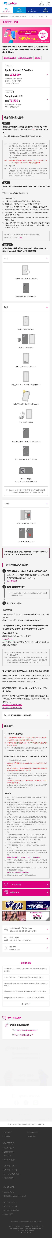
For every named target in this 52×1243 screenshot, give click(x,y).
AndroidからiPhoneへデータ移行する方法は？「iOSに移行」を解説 (23, 977)
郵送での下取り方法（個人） (12, 704)
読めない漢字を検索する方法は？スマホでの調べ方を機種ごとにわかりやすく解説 (25, 984)
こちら (20, 237)
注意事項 (37, 58)
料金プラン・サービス (28, 16)
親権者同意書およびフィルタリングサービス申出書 (23, 857)
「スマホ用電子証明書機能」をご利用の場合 (17, 715)
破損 (6, 307)
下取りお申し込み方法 (25, 58)
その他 (6, 503)
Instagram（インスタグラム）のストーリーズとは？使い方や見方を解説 (24, 998)
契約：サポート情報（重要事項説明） (18, 872)
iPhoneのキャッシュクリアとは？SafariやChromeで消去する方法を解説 (25, 992)
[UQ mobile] (9, 4)
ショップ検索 (11, 581)
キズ (5, 258)
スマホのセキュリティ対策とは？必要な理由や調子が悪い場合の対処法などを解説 (25, 970)
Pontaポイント (7, 639)
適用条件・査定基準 (10, 58)
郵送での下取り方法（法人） (12, 707)
